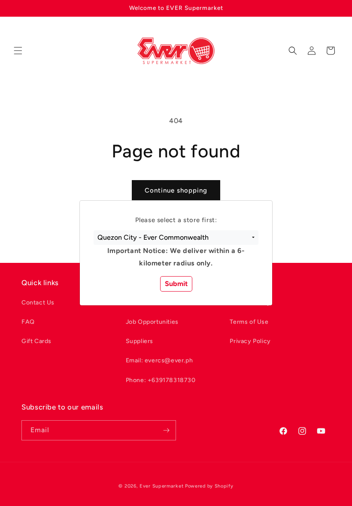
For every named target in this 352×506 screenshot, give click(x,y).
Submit (176, 284)
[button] (176, 237)
